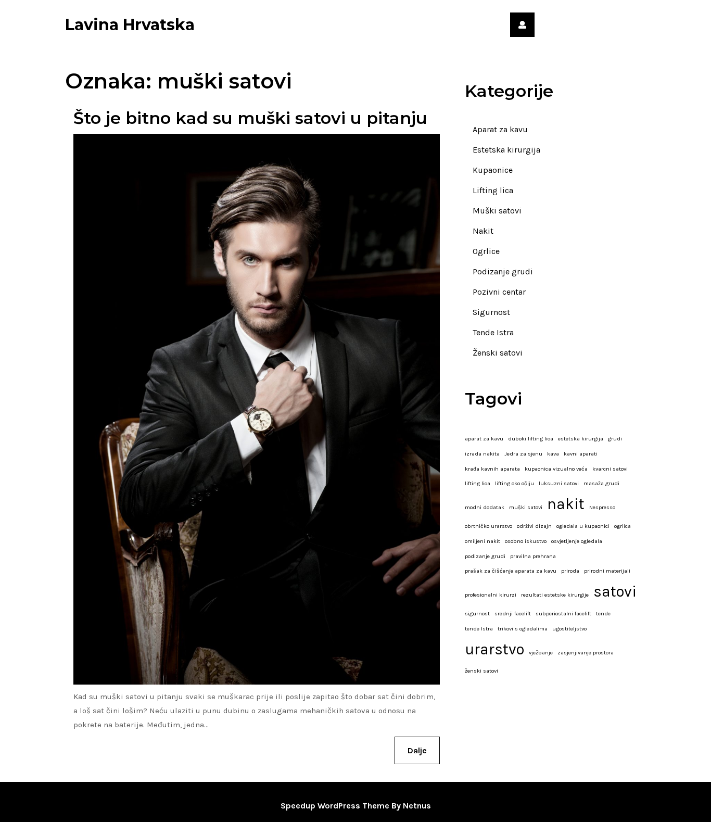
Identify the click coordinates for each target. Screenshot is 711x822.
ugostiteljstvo (569, 628)
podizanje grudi (485, 556)
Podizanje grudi (503, 271)
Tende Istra (493, 332)
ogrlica (622, 526)
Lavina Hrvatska (130, 24)
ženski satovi (481, 670)
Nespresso (602, 507)
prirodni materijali (607, 570)
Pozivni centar (499, 292)
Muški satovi (497, 211)
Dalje (424, 750)
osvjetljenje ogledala (576, 541)
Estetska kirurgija (506, 150)
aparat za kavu (484, 438)
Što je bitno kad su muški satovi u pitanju (250, 118)
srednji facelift (512, 613)
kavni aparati (581, 453)
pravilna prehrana (533, 556)
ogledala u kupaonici (583, 526)
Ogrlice (486, 251)
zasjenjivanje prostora (585, 652)
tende (603, 613)
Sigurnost (491, 312)
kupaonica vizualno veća (556, 468)
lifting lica (477, 483)
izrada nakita (482, 453)
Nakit (483, 231)
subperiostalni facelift (563, 613)
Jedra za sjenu (523, 453)
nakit (566, 504)
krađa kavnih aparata (492, 468)
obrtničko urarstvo (488, 526)
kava (553, 453)
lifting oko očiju (514, 483)
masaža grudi (601, 483)
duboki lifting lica (530, 438)
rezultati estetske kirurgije (555, 594)
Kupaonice (493, 170)
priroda (570, 570)
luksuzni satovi (559, 483)
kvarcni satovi (610, 468)
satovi (615, 591)
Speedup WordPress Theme (335, 806)
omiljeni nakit (482, 541)
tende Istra (479, 628)
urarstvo (494, 649)
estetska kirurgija (580, 438)
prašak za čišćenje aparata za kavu (510, 570)
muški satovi (525, 507)
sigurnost (477, 613)
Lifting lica (493, 190)
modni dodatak (484, 507)
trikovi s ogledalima (523, 628)
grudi (615, 438)
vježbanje (541, 652)
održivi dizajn (534, 526)
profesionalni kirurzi (490, 594)
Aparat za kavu (500, 129)
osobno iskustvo (526, 541)
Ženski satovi (498, 353)
